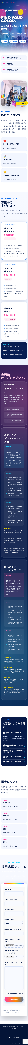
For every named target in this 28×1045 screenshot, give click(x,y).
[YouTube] (17, 1037)
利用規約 (5, 1026)
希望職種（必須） (9, 919)
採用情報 (21, 1026)
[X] (9, 1037)
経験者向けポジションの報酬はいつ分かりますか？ (13, 751)
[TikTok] (14, 1037)
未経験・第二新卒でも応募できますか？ (13, 733)
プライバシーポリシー (13, 1026)
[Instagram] (7, 1037)
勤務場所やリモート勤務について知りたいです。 (13, 756)
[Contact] (21, 1037)
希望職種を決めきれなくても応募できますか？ (13, 745)
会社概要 (14, 1028)
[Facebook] (12, 1037)
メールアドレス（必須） (11, 899)
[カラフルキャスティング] (8, 2)
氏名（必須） (8, 889)
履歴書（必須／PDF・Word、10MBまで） (13, 940)
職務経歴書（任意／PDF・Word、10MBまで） (12, 952)
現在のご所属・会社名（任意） (13, 929)
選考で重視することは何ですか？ (13, 761)
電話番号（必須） (9, 909)
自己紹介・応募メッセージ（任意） (13, 963)
